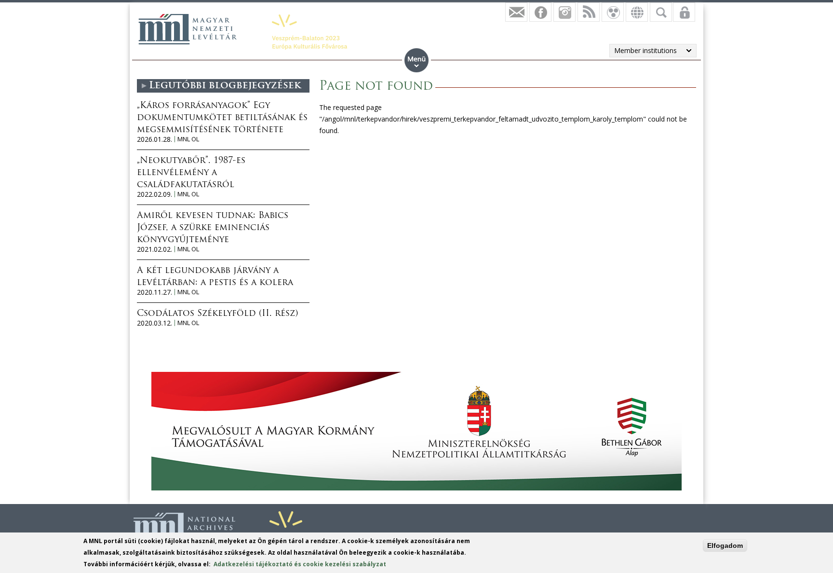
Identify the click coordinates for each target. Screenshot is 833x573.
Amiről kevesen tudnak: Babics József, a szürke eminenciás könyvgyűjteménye (212, 228)
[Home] (187, 29)
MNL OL (188, 139)
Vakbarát (613, 12)
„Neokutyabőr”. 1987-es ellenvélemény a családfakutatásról (191, 173)
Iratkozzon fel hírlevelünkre (516, 12)
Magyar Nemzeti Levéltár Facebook (540, 12)
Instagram (564, 12)
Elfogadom (725, 545)
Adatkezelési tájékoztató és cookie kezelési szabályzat (300, 564)
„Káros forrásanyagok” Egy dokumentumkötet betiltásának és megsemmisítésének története (222, 118)
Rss (589, 12)
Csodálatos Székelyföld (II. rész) (217, 314)
